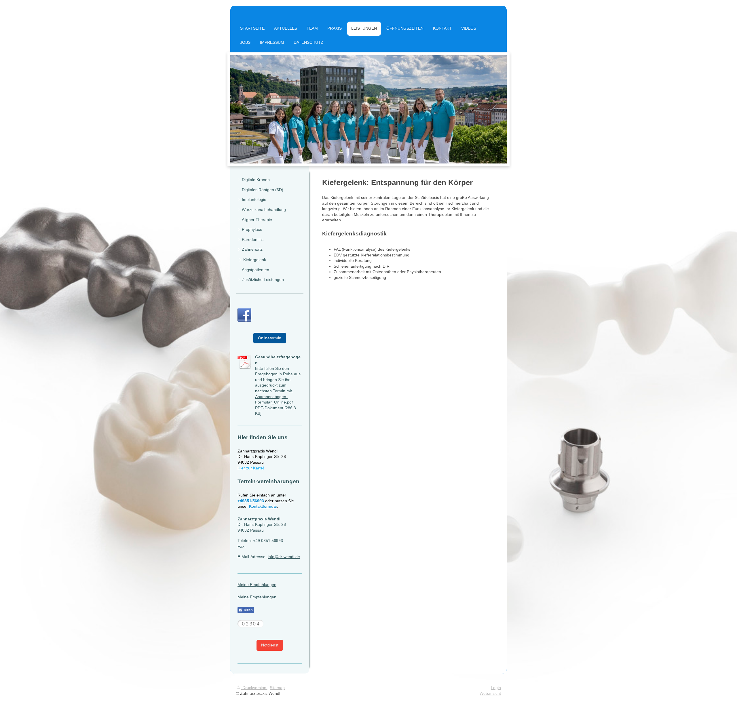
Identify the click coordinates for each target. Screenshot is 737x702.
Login (496, 687)
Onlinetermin (269, 338)
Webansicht (490, 693)
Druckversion (254, 687)
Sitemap (277, 687)
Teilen (247, 610)
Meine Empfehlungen (257, 584)
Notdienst (269, 645)
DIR (386, 266)
